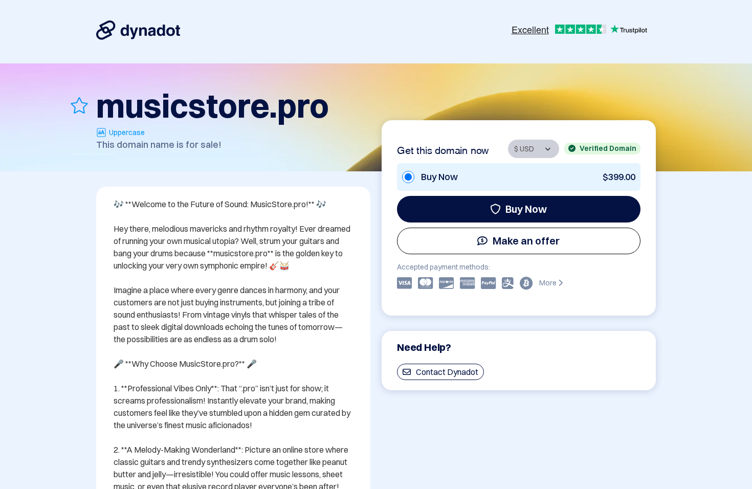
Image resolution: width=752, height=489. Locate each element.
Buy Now (526, 209)
